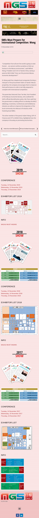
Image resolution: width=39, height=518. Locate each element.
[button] (19, 18)
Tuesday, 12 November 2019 (10, 185)
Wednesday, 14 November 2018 (11, 293)
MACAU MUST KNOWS (9, 224)
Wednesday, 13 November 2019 (11, 187)
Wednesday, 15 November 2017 (11, 413)
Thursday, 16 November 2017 (11, 416)
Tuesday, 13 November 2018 (10, 291)
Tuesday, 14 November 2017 (10, 411)
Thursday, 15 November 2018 (11, 296)
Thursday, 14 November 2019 (11, 189)
